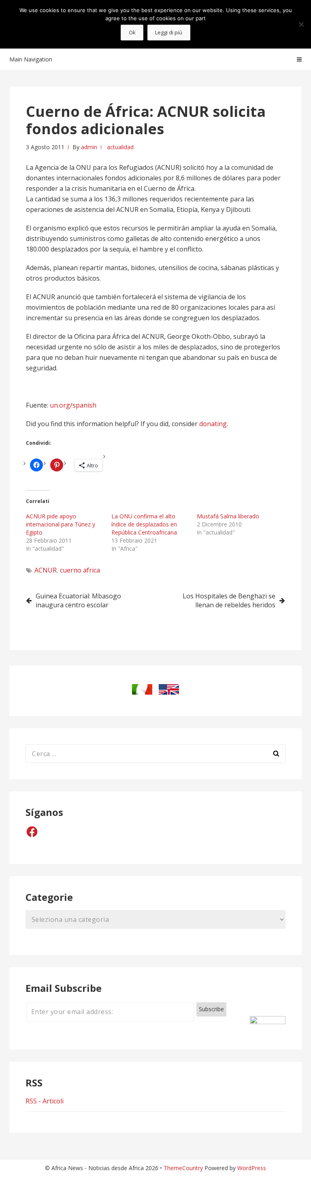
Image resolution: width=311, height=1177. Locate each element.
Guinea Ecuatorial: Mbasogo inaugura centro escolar (78, 600)
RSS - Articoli (45, 1101)
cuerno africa (80, 570)
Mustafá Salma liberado (228, 516)
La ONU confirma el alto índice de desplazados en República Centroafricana (144, 524)
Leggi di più (168, 32)
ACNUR (45, 570)
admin (89, 147)
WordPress (251, 1168)
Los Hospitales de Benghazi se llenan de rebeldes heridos (229, 600)
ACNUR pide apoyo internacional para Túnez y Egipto (60, 524)
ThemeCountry (183, 1168)
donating (213, 423)
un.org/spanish (73, 405)
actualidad (120, 147)
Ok (132, 32)
